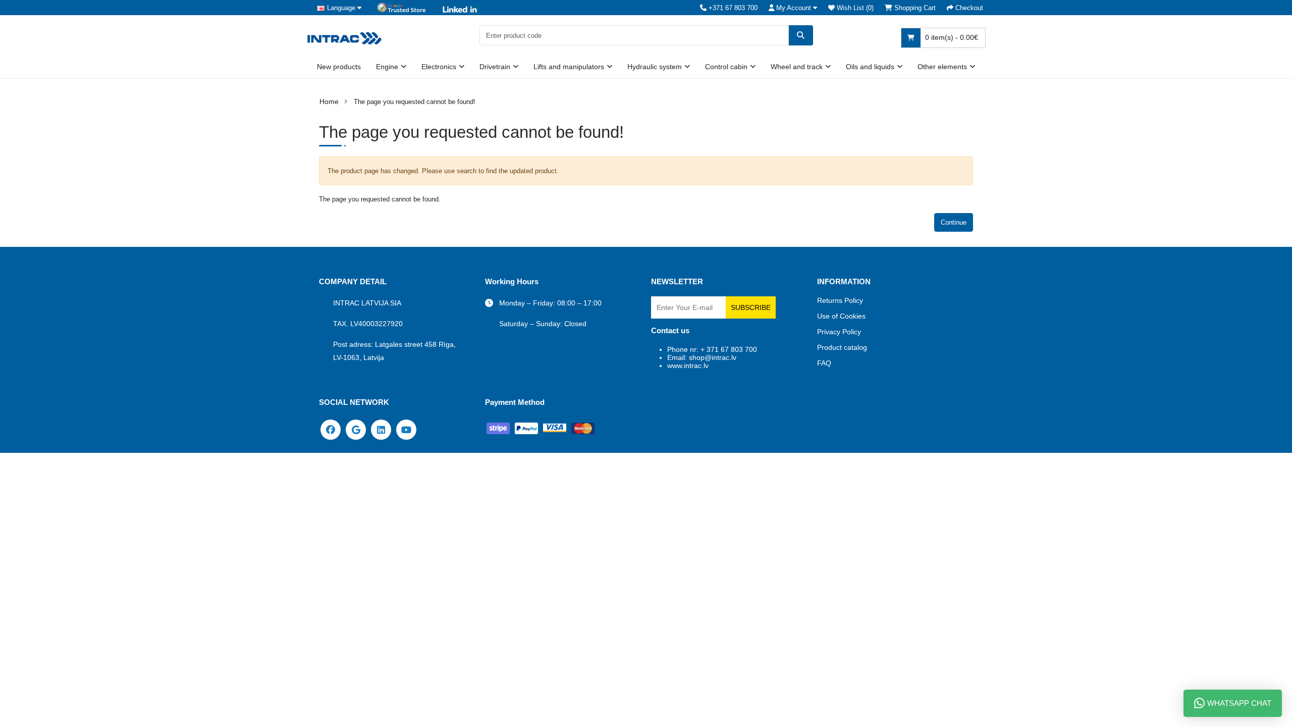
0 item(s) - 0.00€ (950, 37)
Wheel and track (797, 67)
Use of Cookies (841, 316)
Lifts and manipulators (568, 67)
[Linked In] (381, 429)
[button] (793, 8)
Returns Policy (840, 300)
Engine (387, 67)
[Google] (356, 429)
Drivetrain (494, 67)
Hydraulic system (654, 67)
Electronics (438, 67)
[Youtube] (406, 429)
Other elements (942, 67)
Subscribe (751, 307)
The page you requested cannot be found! (414, 102)
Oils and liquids (870, 67)
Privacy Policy (839, 332)
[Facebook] (330, 429)
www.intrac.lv (688, 365)
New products (339, 67)
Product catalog (842, 347)
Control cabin (726, 67)
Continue (953, 222)
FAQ (824, 363)
